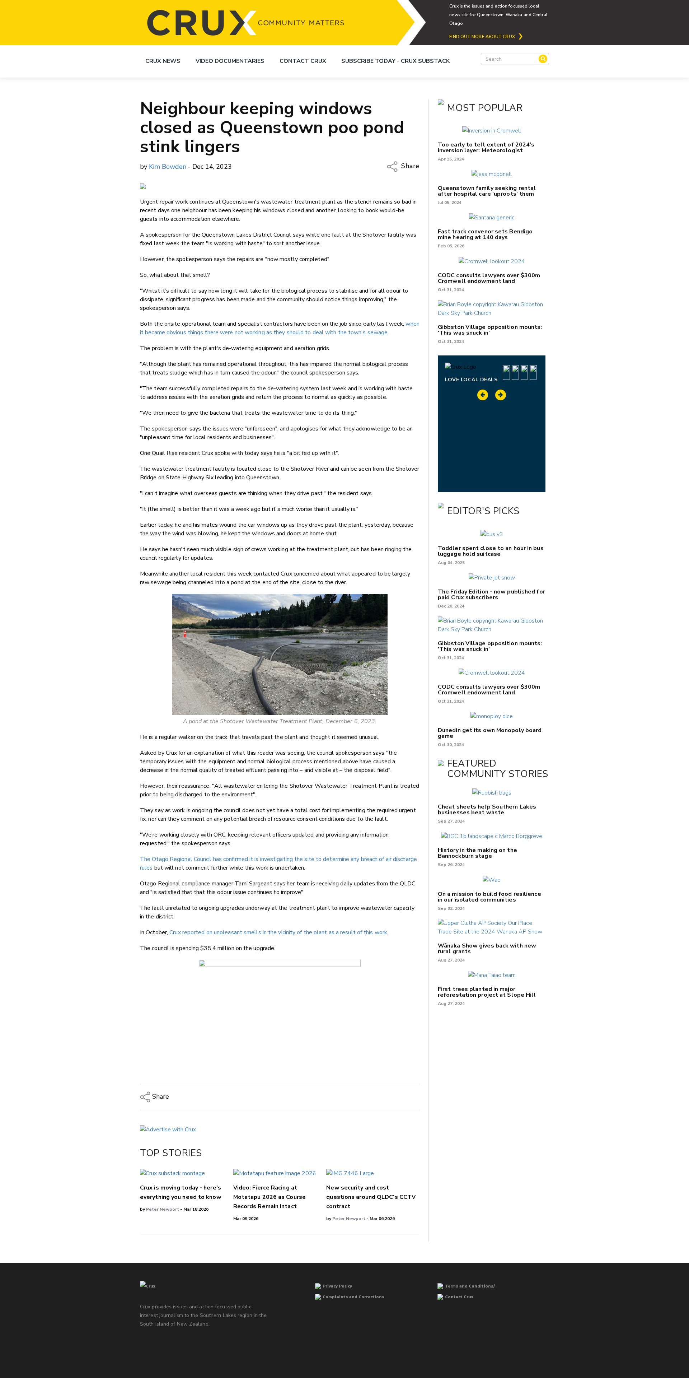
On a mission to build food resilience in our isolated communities (489, 897)
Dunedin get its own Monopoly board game (490, 733)
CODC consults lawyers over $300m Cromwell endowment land (489, 278)
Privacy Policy (337, 1286)
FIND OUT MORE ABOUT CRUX (482, 36)
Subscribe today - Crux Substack (395, 61)
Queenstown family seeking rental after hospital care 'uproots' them (487, 191)
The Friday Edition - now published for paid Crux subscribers (491, 594)
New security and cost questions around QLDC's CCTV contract (371, 1197)
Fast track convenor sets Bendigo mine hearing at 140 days (485, 234)
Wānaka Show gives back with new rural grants (487, 948)
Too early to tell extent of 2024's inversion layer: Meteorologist (486, 147)
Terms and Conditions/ (470, 1286)
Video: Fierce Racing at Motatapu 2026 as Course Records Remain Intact (269, 1197)
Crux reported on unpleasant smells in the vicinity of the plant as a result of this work (278, 932)
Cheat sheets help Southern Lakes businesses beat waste (487, 809)
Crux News (163, 61)
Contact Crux (303, 61)
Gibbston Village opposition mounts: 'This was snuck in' (490, 330)
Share (409, 166)
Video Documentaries (230, 61)
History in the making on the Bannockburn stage (477, 853)
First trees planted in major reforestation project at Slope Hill (487, 992)
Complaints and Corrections (353, 1297)
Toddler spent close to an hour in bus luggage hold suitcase (491, 551)
